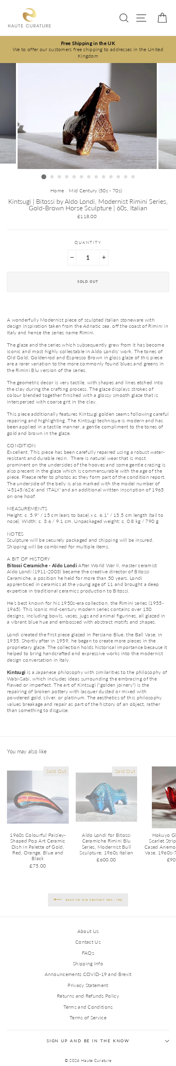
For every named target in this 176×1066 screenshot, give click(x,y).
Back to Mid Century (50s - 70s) (94, 899)
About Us (88, 931)
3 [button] (60, 177)
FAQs (88, 953)
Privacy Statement (88, 985)
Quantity (88, 242)
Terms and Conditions (88, 1007)
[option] (88, 49)
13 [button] (133, 177)
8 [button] (97, 177)
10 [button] (111, 177)
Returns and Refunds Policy (88, 996)
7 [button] (89, 177)
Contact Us (88, 942)
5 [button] (74, 177)
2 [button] (52, 177)
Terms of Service (88, 1017)
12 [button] (126, 177)
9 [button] (104, 177)
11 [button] (119, 177)
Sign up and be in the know (88, 1041)
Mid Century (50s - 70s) (95, 190)
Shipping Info (88, 963)
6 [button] (82, 177)
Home (57, 190)
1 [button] (43, 176)
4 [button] (67, 177)
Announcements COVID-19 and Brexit (88, 974)
